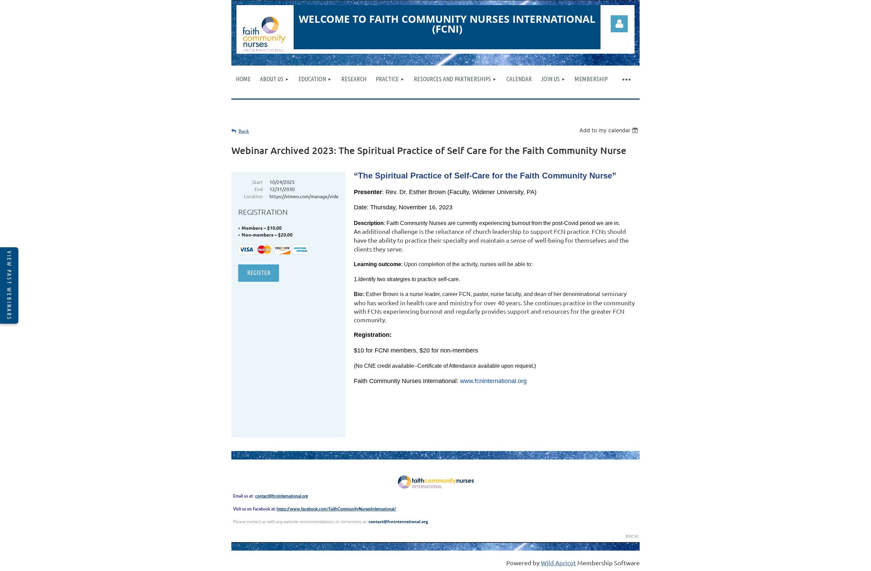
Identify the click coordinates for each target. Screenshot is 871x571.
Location (253, 196)
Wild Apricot (558, 562)
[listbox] (609, 130)
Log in (619, 23)
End (258, 189)
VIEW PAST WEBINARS (9, 286)
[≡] (626, 79)
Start (257, 182)
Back (244, 131)
